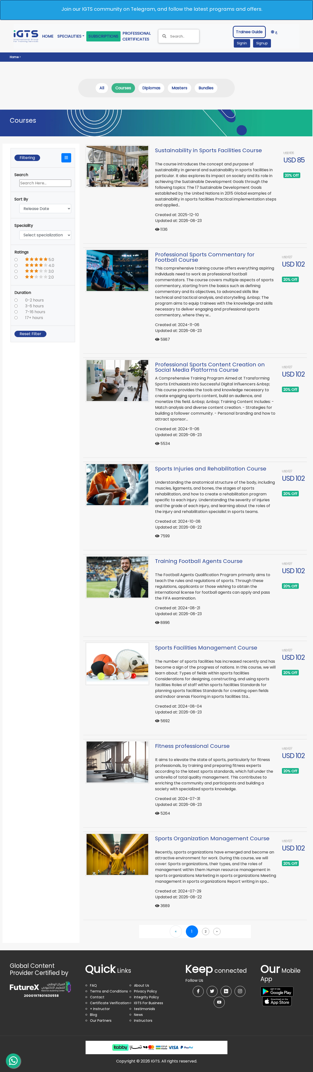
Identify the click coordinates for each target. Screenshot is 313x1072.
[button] (66, 157)
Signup (262, 43)
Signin (242, 43)
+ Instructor (100, 1008)
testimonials (144, 1008)
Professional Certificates (138, 36)
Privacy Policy (145, 991)
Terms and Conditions (109, 991)
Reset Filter (30, 334)
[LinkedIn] (226, 991)
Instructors (143, 1020)
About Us (141, 985)
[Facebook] (198, 991)
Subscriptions (103, 36)
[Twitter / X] (212, 991)
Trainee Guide (249, 32)
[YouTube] (219, 1002)
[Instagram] (240, 991)
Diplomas (151, 88)
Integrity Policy (146, 997)
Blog (93, 1014)
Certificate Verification (109, 1003)
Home (49, 36)
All (102, 88)
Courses (123, 88)
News (138, 1014)
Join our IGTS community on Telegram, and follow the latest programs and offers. (161, 9)
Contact (97, 997)
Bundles (206, 88)
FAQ (93, 985)
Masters (179, 88)
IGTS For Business (148, 1003)
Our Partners (101, 1020)
